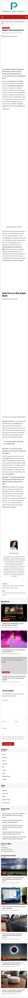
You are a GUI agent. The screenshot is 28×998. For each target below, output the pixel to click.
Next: (14, 593)
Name (4, 721)
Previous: (13, 586)
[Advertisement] (14, 53)
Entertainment (6, 28)
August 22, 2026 (14, 883)
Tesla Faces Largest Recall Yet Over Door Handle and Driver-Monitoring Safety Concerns (12, 827)
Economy (4, 764)
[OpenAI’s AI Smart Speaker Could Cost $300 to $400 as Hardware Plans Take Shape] (14, 979)
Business (4, 930)
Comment (5, 700)
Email (16, 721)
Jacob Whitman (6, 627)
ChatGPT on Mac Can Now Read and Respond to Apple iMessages (11, 821)
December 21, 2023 (15, 653)
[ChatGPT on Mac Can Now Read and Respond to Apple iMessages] (14, 896)
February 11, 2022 (15, 32)
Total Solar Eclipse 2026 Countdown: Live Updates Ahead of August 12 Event (13, 833)
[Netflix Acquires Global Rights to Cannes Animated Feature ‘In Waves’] (14, 613)
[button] (2, 17)
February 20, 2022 (14, 682)
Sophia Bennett (7, 32)
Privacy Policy (5, 802)
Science (4, 770)
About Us (4, 790)
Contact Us (5, 793)
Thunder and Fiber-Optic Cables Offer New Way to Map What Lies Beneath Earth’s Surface (13, 815)
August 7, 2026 (14, 966)
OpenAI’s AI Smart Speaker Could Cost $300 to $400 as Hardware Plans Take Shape (14, 838)
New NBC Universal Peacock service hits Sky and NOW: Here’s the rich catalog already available (14, 678)
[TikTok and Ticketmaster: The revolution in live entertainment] (14, 639)
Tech (3, 767)
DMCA (4, 796)
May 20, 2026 (13, 627)
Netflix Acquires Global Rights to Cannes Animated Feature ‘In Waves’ (13, 624)
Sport (3, 773)
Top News (4, 757)
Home (3, 754)
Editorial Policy (6, 799)
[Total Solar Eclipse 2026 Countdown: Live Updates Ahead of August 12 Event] (14, 952)
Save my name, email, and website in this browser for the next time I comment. (14, 738)
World (4, 760)
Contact (4, 779)
